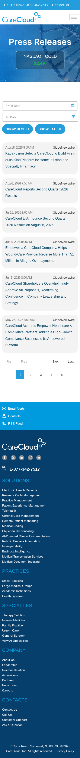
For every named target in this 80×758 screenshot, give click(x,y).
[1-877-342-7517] (4, 468)
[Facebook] (4, 457)
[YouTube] (39, 457)
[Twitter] (13, 457)
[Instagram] (30, 457)
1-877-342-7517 (25, 469)
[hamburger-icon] (74, 17)
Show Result (17, 129)
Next (56, 361)
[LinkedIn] (22, 457)
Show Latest (50, 129)
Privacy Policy (64, 751)
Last (71, 361)
